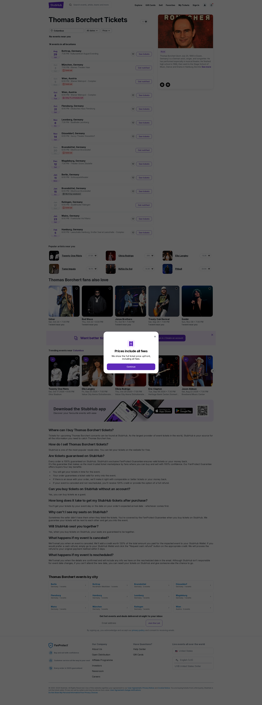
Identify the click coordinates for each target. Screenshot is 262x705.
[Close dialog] (155, 336)
